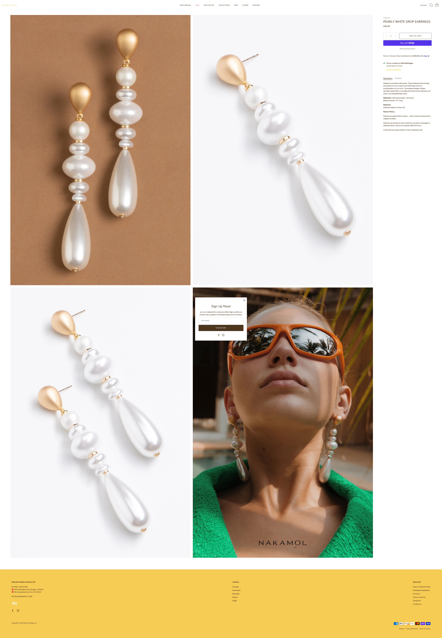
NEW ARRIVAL (185, 5)
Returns (401, 629)
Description (388, 78)
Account (423, 5)
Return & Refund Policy (421, 587)
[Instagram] (223, 335)
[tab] (389, 78)
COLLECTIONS (224, 5)
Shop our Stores (419, 597)
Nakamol (386, 18)
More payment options (407, 48)
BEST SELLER (209, 5)
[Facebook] (219, 335)
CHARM (245, 5)
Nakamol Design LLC (30, 623)
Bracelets (236, 594)
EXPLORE (256, 5)
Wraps (234, 597)
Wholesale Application (421, 590)
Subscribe (221, 328)
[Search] (431, 5)
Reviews (398, 78)
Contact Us (417, 604)
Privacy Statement (412, 629)
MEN (236, 5)
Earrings (235, 587)
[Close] (244, 300)
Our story (416, 594)
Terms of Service (424, 629)
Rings (234, 601)
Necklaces (236, 590)
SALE (197, 5)
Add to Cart (415, 36)
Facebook (417, 601)
